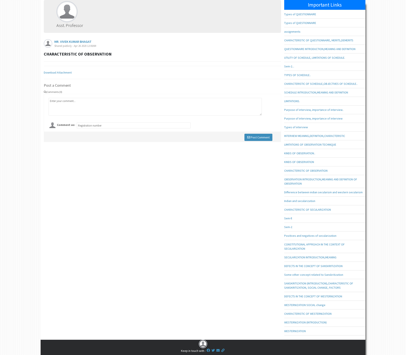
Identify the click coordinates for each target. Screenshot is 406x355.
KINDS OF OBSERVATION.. (299, 153)
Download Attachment (58, 72)
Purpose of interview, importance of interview (313, 118)
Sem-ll (288, 218)
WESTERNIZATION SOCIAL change (304, 305)
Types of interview (296, 127)
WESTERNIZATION (295, 331)
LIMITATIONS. (292, 101)
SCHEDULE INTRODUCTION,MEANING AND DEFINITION (316, 92)
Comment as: (66, 125)
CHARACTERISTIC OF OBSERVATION (306, 171)
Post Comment (260, 137)
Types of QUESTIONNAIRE (300, 14)
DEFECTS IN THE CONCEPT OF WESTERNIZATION (313, 296)
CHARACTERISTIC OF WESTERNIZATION (308, 314)
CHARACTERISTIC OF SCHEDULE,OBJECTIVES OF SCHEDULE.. (321, 84)
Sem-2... (289, 66)
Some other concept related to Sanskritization (313, 275)
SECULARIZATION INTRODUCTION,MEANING (310, 257)
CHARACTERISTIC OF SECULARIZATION (307, 210)
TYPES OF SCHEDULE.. (297, 75)
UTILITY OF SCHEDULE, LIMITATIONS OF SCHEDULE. (314, 58)
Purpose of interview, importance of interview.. (314, 110)
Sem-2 (288, 227)
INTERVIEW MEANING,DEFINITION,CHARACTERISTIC (314, 136)
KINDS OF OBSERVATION (299, 162)
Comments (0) (54, 91)
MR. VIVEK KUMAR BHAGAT (73, 41)
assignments (292, 31)
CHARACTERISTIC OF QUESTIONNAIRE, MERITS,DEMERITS (318, 40)
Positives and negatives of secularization (310, 236)
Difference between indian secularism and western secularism (323, 192)
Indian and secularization (299, 201)
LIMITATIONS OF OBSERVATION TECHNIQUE (310, 144)
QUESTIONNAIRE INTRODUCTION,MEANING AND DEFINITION (319, 49)
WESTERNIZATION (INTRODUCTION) (305, 322)
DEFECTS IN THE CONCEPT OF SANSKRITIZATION (313, 266)
